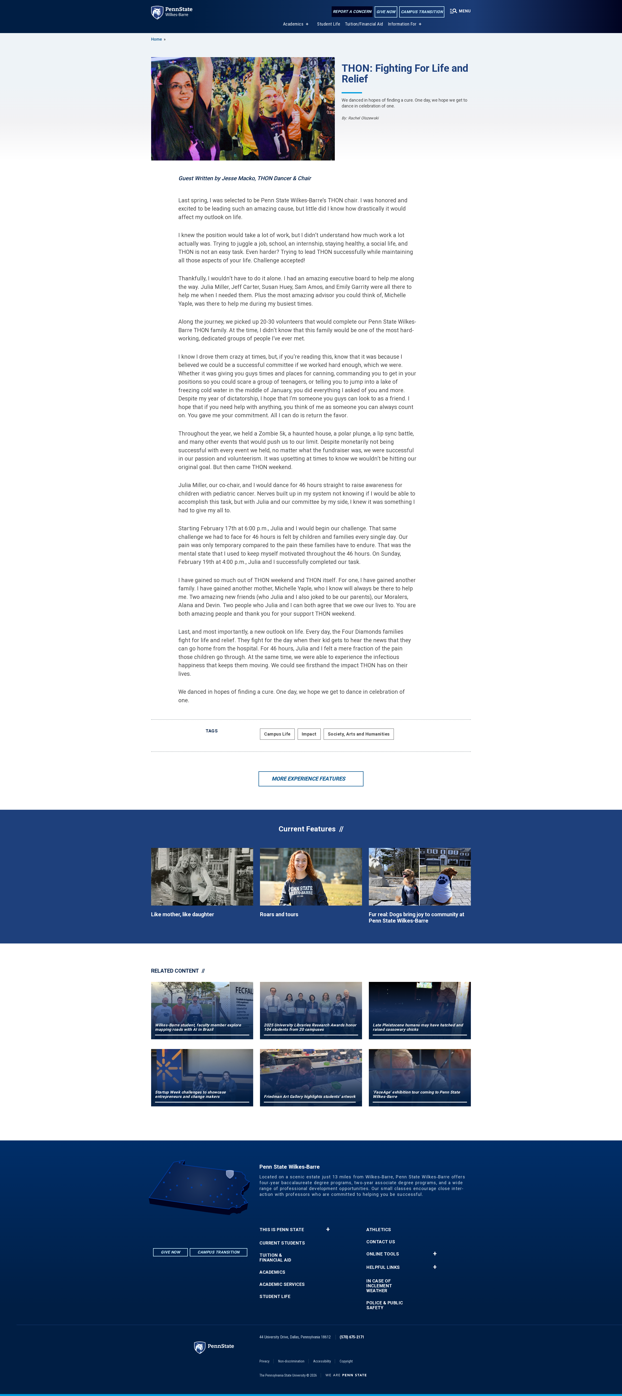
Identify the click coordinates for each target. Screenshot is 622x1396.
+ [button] (328, 1229)
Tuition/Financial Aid (364, 24)
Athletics (378, 1229)
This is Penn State (281, 1229)
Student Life (328, 24)
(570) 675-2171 (352, 1337)
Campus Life (277, 734)
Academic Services (282, 1284)
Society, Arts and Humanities (359, 734)
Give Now (386, 11)
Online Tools (382, 1254)
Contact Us (380, 1241)
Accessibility (322, 1361)
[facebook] (200, 1229)
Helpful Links (383, 1267)
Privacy (264, 1361)
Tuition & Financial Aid (275, 1258)
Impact (309, 734)
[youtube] (212, 1229)
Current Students (282, 1243)
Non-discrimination (291, 1361)
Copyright (346, 1361)
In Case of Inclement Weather (379, 1286)
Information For (402, 24)
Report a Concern (352, 11)
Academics (293, 24)
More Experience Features (308, 779)
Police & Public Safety (384, 1305)
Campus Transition (422, 11)
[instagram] (187, 1229)
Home (156, 39)
